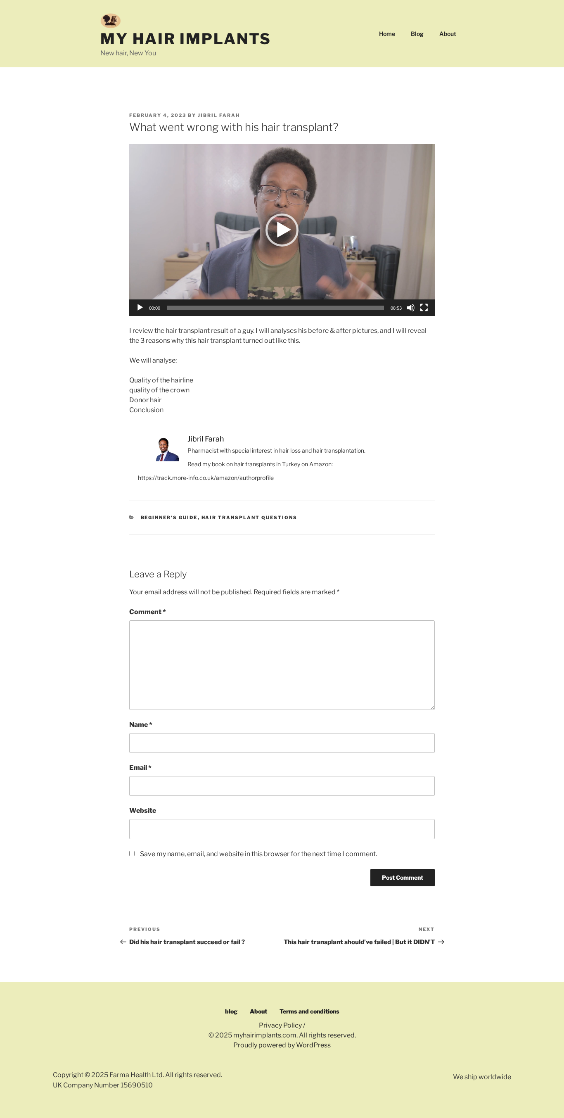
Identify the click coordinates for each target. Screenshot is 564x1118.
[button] (282, 230)
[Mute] (411, 308)
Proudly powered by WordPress (282, 1045)
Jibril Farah (219, 115)
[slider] (275, 308)
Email (140, 767)
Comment (147, 612)
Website (142, 810)
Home (387, 33)
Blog (417, 33)
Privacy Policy (280, 1025)
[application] (282, 230)
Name (140, 725)
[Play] (140, 308)
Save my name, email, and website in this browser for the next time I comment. (258, 854)
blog (231, 1011)
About (447, 33)
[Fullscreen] (424, 308)
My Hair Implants (185, 39)
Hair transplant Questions (249, 517)
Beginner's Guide (169, 517)
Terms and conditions (309, 1011)
